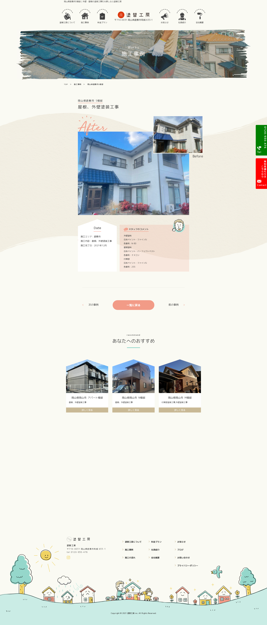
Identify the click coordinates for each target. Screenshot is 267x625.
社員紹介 (155, 549)
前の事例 (174, 304)
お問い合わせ (183, 557)
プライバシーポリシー (187, 565)
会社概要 (155, 557)
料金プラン (156, 541)
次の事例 (93, 304)
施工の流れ (130, 557)
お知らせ (181, 541)
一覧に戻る (133, 305)
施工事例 (129, 549)
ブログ (180, 549)
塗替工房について (133, 541)
